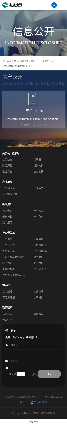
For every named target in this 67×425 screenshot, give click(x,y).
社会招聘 (38, 291)
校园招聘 (7, 291)
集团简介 (7, 159)
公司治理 (38, 239)
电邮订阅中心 (41, 269)
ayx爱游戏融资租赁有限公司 (16, 65)
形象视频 (7, 216)
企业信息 (38, 188)
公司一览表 (8, 245)
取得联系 (7, 307)
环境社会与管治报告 (13, 257)
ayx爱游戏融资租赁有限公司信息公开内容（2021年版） (33, 118)
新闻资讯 (7, 204)
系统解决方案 (9, 194)
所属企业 (46, 60)
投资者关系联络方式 (13, 275)
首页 (9, 60)
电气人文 (38, 210)
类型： (8, 337)
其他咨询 (38, 314)
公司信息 (7, 239)
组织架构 (38, 165)
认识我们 (38, 297)
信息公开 (35, 60)
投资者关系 (8, 232)
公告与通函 (40, 245)
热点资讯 (7, 210)
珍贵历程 (7, 165)
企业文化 (7, 171)
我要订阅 (7, 320)
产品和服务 (8, 188)
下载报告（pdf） (32, 109)
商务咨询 (7, 314)
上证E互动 (8, 269)
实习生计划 (8, 297)
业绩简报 (38, 263)
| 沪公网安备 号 (35, 401)
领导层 (37, 159)
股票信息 (38, 257)
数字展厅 (7, 222)
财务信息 (7, 263)
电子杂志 (38, 216)
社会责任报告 (41, 251)
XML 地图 (33, 421)
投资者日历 (8, 251)
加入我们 (7, 285)
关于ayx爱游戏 (21, 60)
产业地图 (7, 181)
